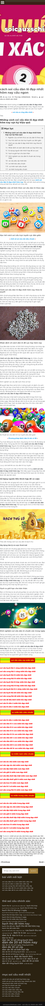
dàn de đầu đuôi (6, 844)
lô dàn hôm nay (20, 854)
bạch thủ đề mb (8, 926)
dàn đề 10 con (17, 961)
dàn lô (20, 845)
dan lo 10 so (28, 845)
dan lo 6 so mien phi (23, 852)
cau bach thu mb (33, 930)
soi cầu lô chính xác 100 (11, 985)
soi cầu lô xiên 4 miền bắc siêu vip (15, 884)
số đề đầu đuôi (28, 963)
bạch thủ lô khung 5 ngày (26, 912)
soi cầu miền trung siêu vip (12, 992)
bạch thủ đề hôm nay (16, 924)
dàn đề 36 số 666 (30, 961)
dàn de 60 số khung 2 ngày (13, 954)
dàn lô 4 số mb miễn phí (12, 849)
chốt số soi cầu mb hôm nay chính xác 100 (26, 836)
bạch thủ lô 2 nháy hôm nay (10, 908)
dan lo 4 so (32, 847)
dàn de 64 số (24, 842)
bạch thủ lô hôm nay (28, 908)
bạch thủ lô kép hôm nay (12, 915)
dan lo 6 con (35, 850)
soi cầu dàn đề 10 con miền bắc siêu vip (17, 888)
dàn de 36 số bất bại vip (21, 840)
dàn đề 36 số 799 (10, 845)
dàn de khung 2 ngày (22, 844)
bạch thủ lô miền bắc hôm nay (14, 919)
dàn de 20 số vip (12, 947)
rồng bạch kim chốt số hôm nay (14, 983)
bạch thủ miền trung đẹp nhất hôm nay (14, 921)
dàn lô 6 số (10, 852)
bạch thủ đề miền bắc (11, 928)
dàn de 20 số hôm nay (19, 942)
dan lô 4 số (23, 847)
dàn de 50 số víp (31, 952)
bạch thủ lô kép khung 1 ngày (32, 915)
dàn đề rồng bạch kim (12, 963)
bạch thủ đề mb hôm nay (28, 926)
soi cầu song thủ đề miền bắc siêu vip (17, 886)
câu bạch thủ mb (7, 933)
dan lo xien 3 (9, 854)
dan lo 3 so (4, 847)
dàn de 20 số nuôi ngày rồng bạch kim (17, 945)
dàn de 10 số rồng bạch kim (17, 940)
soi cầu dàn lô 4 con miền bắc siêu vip (17, 882)
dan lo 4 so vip (9, 850)
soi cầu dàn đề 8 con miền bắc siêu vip (17, 890)
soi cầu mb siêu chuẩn (11, 988)
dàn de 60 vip (13, 842)
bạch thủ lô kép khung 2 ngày (14, 917)
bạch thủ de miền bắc (19, 906)
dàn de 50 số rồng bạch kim (13, 952)
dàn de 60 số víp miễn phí (33, 954)
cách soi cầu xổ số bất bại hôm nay (16, 979)
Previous (5, 862)
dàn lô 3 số (13, 847)
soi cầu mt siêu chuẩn (11, 996)
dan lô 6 (19, 850)
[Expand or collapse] (42, 128)
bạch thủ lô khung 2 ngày (14, 910)
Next (41, 862)
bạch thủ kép (32, 906)
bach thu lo (6, 906)
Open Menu (2, 2)
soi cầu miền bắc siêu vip (12, 990)
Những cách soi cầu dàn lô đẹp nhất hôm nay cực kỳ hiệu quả (21, 854)
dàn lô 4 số (21, 959)
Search (33, 871)
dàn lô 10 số (38, 845)
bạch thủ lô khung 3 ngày (10, 912)
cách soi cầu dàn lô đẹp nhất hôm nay (24, 838)
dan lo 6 (26, 850)
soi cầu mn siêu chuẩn (11, 994)
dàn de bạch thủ (37, 842)
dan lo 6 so (17, 935)
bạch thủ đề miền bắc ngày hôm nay (13, 930)
